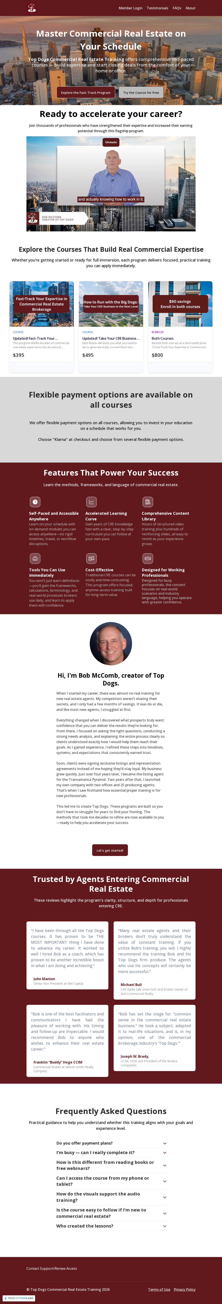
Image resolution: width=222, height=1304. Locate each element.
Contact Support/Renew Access (51, 1268)
